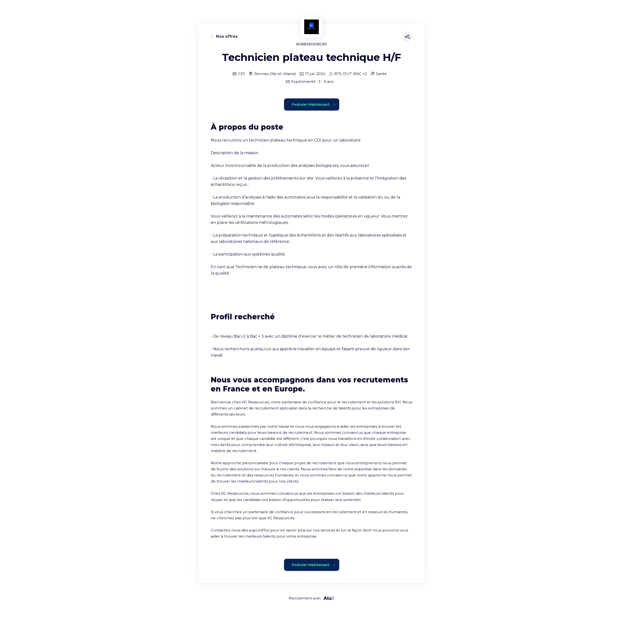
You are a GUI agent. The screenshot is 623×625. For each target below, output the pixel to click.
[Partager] (406, 36)
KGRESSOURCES (311, 44)
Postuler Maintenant (311, 104)
